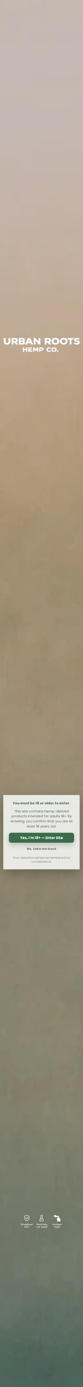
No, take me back (41, 848)
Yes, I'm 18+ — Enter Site (41, 837)
